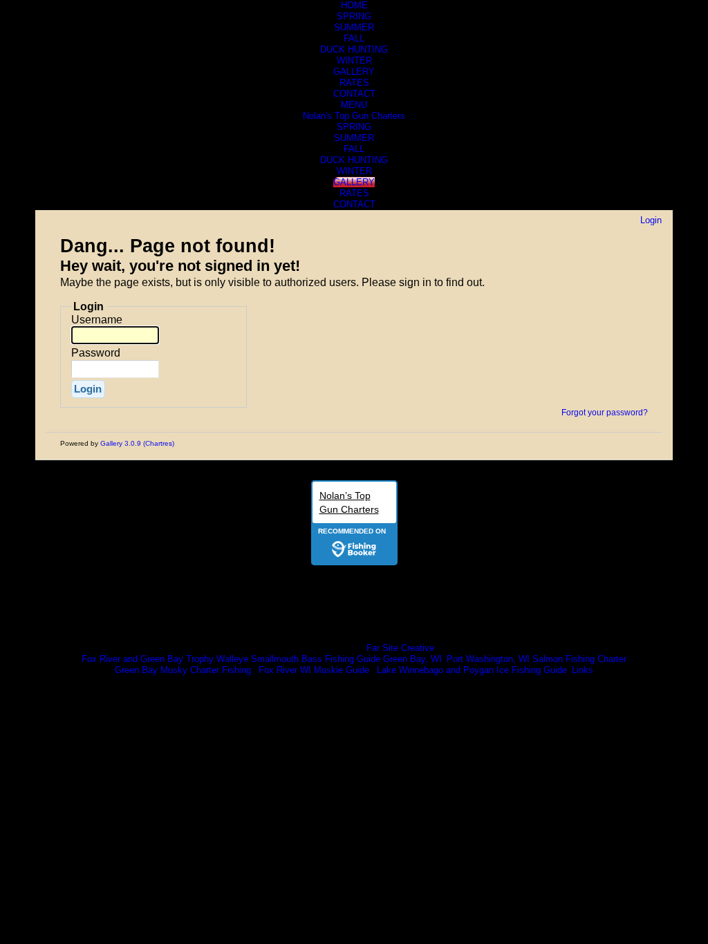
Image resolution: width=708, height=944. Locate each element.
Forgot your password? (604, 412)
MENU (354, 105)
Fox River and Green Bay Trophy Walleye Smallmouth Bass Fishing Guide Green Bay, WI (262, 659)
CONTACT (354, 93)
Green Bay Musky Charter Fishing (183, 670)
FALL (354, 38)
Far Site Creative (400, 648)
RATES (354, 82)
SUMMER (354, 27)
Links (582, 670)
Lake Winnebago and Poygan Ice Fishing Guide (472, 670)
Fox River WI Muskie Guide (314, 670)
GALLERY (354, 71)
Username (96, 319)
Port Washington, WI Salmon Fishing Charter (536, 659)
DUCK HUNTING (354, 49)
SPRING (354, 16)
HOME (354, 5)
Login (651, 220)
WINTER (354, 60)
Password (95, 353)
